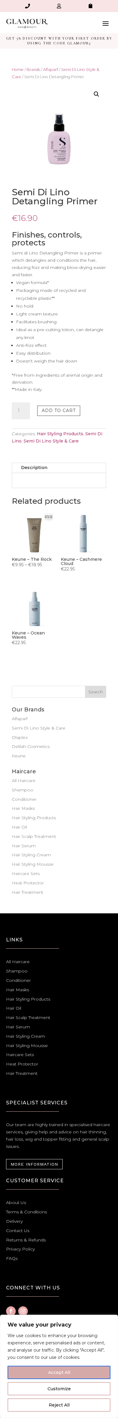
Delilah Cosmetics (31, 746)
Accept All (59, 1372)
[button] (96, 94)
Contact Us (17, 1230)
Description (34, 467)
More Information (34, 1164)
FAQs (12, 1258)
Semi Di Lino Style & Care (51, 441)
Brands (33, 69)
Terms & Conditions (26, 1212)
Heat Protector (28, 883)
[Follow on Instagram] (23, 1311)
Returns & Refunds (26, 1240)
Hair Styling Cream (31, 855)
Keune (19, 756)
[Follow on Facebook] (11, 1311)
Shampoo (22, 790)
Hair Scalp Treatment (34, 836)
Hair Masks (23, 808)
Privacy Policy (20, 1249)
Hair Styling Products (60, 433)
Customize (59, 1388)
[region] (59, 1366)
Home (18, 69)
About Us (16, 1202)
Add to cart (59, 410)
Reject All (59, 1405)
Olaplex (20, 737)
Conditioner (24, 799)
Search (95, 692)
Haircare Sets (26, 873)
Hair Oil (19, 827)
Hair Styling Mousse (33, 864)
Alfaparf (50, 69)
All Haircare (23, 780)
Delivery (14, 1221)
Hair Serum (24, 845)
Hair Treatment (27, 892)
